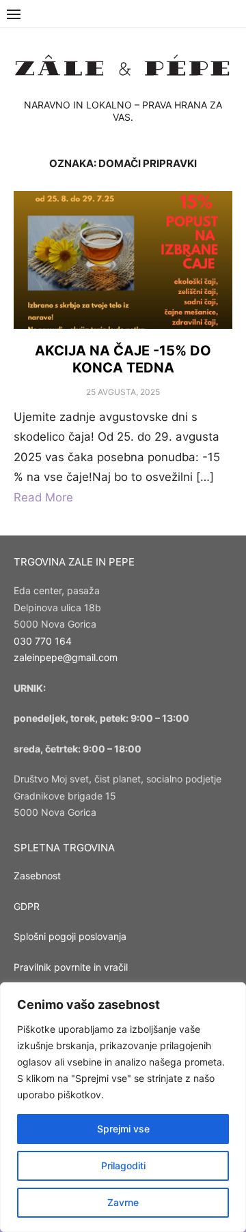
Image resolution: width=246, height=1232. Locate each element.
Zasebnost (37, 875)
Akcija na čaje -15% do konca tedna (123, 359)
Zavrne (123, 1202)
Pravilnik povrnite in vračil (71, 967)
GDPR (27, 906)
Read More (43, 497)
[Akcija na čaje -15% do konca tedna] (123, 260)
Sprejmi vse (123, 1128)
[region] (123, 1107)
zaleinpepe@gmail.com (66, 657)
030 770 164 (43, 641)
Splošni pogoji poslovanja (70, 936)
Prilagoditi (123, 1165)
